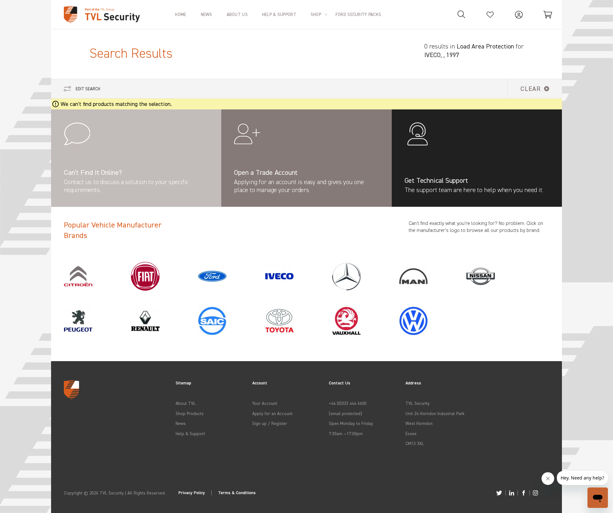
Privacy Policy (191, 492)
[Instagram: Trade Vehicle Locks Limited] (535, 492)
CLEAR (530, 89)
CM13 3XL (414, 443)
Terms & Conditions (237, 492)
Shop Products (190, 413)
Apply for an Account (272, 413)
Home (180, 14)
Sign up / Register (269, 423)
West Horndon (419, 423)
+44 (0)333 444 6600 (348, 403)
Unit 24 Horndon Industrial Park (435, 413)
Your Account (264, 403)
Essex (411, 433)
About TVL (186, 403)
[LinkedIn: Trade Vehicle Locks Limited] (511, 492)
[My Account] (518, 14)
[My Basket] (547, 14)
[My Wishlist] (490, 14)
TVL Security (417, 403)
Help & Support (190, 433)
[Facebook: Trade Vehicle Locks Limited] (523, 492)
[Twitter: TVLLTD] (499, 492)
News (181, 423)
